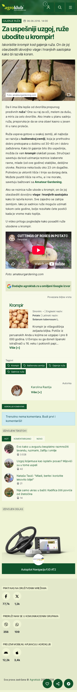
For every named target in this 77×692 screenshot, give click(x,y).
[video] (69, 95)
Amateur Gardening (48, 182)
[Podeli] (58, 683)
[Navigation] (70, 7)
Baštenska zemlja (35, 365)
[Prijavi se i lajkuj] (47, 683)
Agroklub (35, 679)
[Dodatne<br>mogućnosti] (68, 683)
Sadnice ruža (17, 371)
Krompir (15, 365)
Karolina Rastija (41, 387)
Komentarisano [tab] (22, 438)
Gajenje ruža (58, 365)
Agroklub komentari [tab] (14, 407)
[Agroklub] (14, 7)
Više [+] (14, 347)
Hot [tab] (6, 438)
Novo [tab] (39, 438)
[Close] (59, 7)
